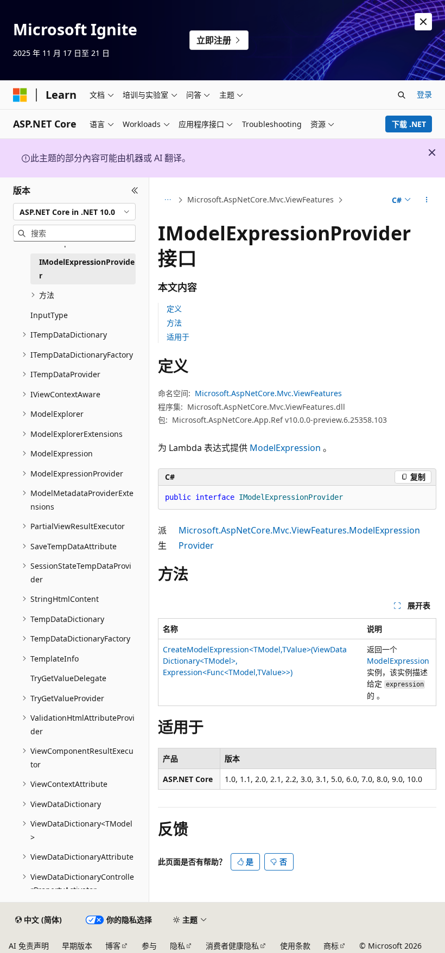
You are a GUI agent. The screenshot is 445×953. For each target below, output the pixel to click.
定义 (174, 308)
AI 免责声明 (29, 946)
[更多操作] (426, 200)
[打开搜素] (401, 95)
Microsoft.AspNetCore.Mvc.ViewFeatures (260, 199)
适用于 (178, 337)
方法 (174, 322)
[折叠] (134, 190)
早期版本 (77, 946)
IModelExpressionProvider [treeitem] (87, 269)
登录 (424, 94)
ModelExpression (285, 448)
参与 (149, 946)
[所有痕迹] (167, 200)
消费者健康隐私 (232, 946)
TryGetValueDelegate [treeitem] (68, 678)
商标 (331, 946)
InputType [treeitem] (49, 315)
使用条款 (295, 946)
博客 (112, 946)
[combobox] (74, 211)
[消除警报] (423, 21)
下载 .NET (409, 124)
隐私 (177, 946)
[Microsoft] (20, 95)
